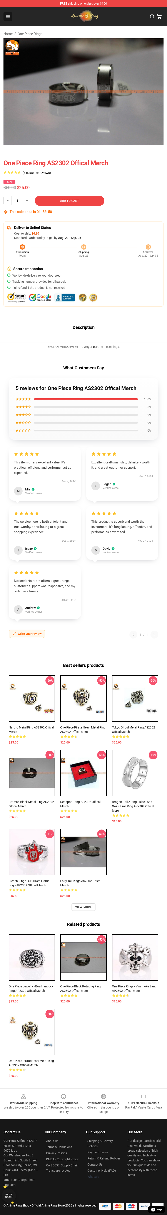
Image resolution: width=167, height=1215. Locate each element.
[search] (152, 16)
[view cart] (159, 16)
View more (83, 907)
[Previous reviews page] (133, 635)
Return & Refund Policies (103, 1158)
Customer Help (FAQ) (101, 1170)
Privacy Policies (56, 1153)
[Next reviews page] (154, 635)
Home (8, 34)
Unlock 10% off (9, 1195)
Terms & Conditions (59, 1147)
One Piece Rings (30, 34)
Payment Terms (98, 1152)
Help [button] (159, 1209)
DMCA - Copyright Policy (62, 1159)
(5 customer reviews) (37, 172)
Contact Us (94, 1164)
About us (52, 1141)
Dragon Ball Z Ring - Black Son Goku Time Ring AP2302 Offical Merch (133, 806)
